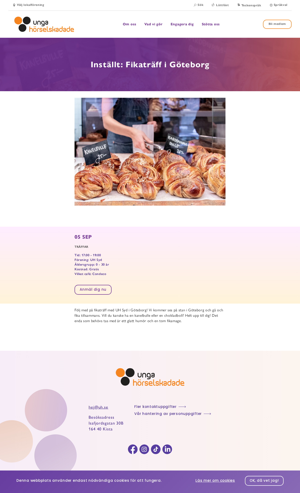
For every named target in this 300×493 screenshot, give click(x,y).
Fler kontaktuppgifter (155, 407)
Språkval (280, 5)
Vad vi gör (153, 24)
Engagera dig (182, 24)
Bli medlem (277, 24)
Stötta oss (211, 24)
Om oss (130, 24)
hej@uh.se (98, 407)
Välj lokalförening (30, 5)
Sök (200, 5)
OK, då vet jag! (264, 481)
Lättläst (222, 5)
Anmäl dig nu (93, 290)
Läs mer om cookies (215, 481)
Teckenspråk (251, 5)
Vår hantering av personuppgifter (168, 414)
